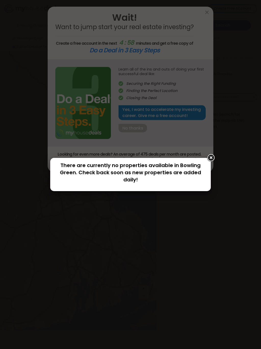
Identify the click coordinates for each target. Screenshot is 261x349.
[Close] (210, 157)
